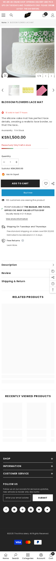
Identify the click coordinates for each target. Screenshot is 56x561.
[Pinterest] (23, 510)
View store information (17, 219)
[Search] (11, 15)
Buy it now (28, 193)
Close (53, 5)
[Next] (51, 76)
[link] (28, 376)
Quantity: (6, 156)
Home (4, 22)
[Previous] (45, 76)
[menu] (3, 15)
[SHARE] (52, 183)
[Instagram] (14, 510)
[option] (28, 52)
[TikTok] (31, 510)
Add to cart (20, 183)
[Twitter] (47, 510)
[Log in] (52, 15)
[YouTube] (39, 510)
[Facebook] (6, 510)
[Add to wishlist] (46, 183)
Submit (42, 497)
